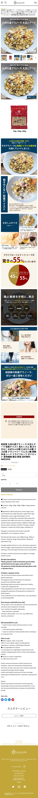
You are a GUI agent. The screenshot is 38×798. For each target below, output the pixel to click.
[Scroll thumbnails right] (35, 57)
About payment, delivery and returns (19, 778)
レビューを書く (19, 716)
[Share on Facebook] (2, 699)
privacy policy (19, 773)
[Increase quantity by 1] (17, 483)
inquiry (19, 782)
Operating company (19, 771)
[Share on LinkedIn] (9, 699)
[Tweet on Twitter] (5, 699)
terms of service (19, 776)
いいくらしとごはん (9, 466)
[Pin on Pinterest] (12, 699)
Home (3, 8)
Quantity (4, 479)
